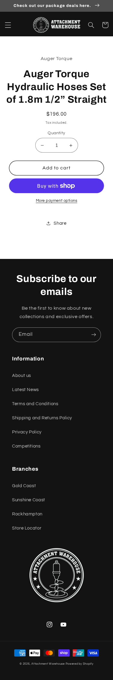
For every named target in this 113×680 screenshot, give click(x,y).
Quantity (56, 133)
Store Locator (26, 528)
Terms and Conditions (35, 404)
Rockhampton (27, 514)
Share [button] (60, 223)
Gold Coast (24, 486)
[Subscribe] (94, 334)
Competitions (26, 446)
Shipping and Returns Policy (42, 418)
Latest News (25, 389)
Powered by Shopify (79, 664)
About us (21, 375)
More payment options (56, 201)
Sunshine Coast (28, 500)
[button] (8, 25)
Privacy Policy (27, 432)
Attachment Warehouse (48, 664)
